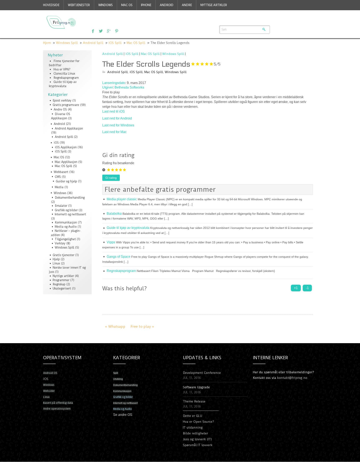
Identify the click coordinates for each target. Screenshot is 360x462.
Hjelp (56, 259)
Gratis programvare (66, 105)
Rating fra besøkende (118, 163)
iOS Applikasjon (66, 147)
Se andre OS (122, 414)
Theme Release (194, 401)
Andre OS (60, 109)
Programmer (61, 280)
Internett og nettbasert (70, 214)
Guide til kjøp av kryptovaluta (128, 228)
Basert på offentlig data (58, 402)
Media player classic (122, 199)
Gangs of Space (118, 256)
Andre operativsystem (57, 408)
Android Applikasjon (69, 128)
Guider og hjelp (66, 181)
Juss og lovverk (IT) (197, 439)
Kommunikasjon (66, 222)
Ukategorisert (62, 288)
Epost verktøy (62, 100)
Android (59, 124)
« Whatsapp (115, 326)
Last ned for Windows (118, 125)
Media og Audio (66, 226)
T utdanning (193, 427)
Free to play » (142, 326)
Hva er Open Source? (198, 422)
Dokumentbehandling (70, 197)
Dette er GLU (192, 416)
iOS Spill (115, 43)
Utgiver (107, 87)
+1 (296, 288)
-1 (307, 288)
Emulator (61, 205)
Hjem (47, 43)
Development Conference (202, 373)
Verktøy (60, 243)
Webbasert (61, 172)
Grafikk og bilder (66, 210)
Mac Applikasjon (66, 162)
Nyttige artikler (63, 276)
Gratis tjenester (63, 255)
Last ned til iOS (113, 111)
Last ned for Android (117, 118)
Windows (60, 193)
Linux (56, 263)
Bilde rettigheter (195, 433)
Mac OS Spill (136, 43)
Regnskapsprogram (66, 77)
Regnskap (59, 284)
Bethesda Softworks (129, 87)
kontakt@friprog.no (292, 378)
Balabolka (114, 213)
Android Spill (93, 43)
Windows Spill (67, 43)
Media (59, 187)
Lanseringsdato (113, 83)
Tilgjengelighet (65, 239)
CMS (58, 176)
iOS (56, 142)
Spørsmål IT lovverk (197, 445)
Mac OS (59, 157)
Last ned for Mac (114, 132)
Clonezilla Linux (64, 73)
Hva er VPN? (62, 69)
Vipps (111, 242)
